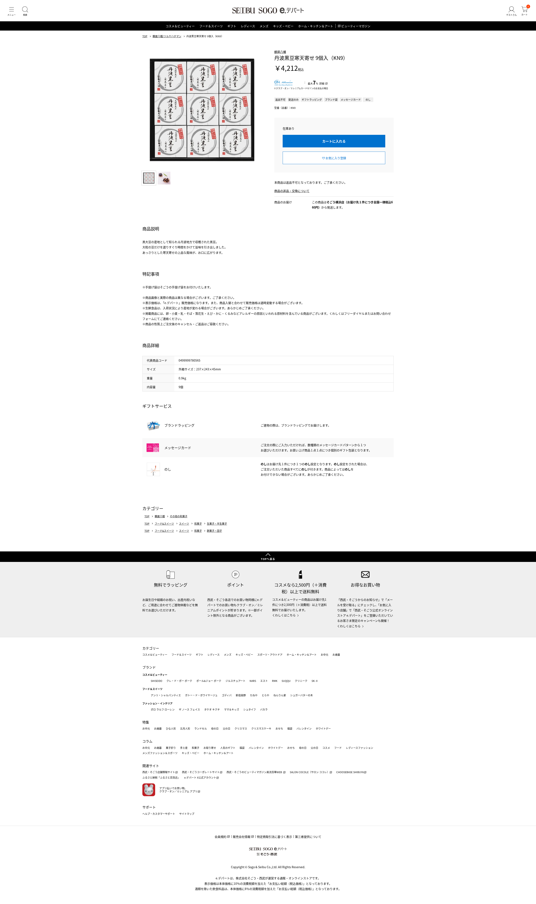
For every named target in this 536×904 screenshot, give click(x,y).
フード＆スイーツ (211, 26)
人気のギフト (227, 747)
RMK (274, 681)
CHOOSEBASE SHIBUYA (350, 772)
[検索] (25, 11)
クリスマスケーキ (261, 728)
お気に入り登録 (336, 158)
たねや (254, 695)
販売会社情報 (241, 836)
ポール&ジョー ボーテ (208, 681)
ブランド (149, 667)
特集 (145, 722)
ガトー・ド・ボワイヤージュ (201, 695)
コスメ (326, 747)
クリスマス (240, 728)
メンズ (264, 26)
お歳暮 (336, 654)
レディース (248, 26)
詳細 (321, 83)
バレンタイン (304, 728)
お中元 (324, 654)
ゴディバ (227, 695)
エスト (264, 681)
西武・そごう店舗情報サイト (158, 772)
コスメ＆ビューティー (180, 26)
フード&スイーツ (164, 523)
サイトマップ (186, 813)
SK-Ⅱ (315, 681)
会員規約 (220, 836)
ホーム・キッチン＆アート (315, 26)
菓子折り (171, 747)
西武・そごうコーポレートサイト (201, 772)
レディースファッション (359, 747)
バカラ (264, 709)
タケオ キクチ (212, 709)
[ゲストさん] (511, 11)
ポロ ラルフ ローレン (163, 709)
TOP (144, 36)
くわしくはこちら (284, 615)
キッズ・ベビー (283, 26)
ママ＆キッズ (231, 709)
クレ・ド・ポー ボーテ (179, 681)
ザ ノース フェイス (189, 709)
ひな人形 (171, 728)
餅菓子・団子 (214, 530)
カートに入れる (334, 141)
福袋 (289, 728)
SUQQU (286, 681)
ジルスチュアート (235, 681)
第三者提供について (308, 836)
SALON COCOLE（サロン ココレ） (309, 772)
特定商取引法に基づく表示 (274, 836)
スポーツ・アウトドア (269, 654)
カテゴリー (150, 648)
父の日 (226, 728)
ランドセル (200, 728)
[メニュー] (11, 11)
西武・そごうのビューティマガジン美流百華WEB (255, 772)
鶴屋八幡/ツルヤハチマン (167, 36)
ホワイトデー (323, 728)
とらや (265, 695)
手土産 (184, 747)
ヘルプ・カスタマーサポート (158, 813)
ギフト (231, 26)
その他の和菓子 (178, 516)
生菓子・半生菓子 (217, 523)
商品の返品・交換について (291, 191)
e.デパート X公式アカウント (200, 777)
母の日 (215, 728)
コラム (147, 741)
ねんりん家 (279, 695)
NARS (253, 681)
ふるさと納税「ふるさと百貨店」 (161, 777)
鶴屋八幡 (280, 52)
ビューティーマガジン (355, 26)
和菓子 (198, 523)
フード (338, 747)
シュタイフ (249, 709)
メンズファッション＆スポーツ (160, 753)
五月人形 (185, 728)
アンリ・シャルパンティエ (166, 695)
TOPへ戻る (268, 559)
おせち (279, 728)
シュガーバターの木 (301, 695)
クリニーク (301, 681)
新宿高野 (241, 695)
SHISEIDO (156, 681)
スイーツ (184, 523)
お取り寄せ (210, 747)
